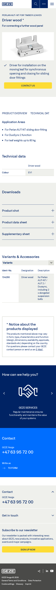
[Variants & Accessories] (28, 263)
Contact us (28, 85)
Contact (7, 491)
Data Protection (34, 580)
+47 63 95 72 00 (17, 451)
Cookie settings (8, 584)
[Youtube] (51, 571)
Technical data (40, 113)
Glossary (19, 584)
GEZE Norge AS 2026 (10, 577)
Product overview (14, 113)
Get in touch (10, 515)
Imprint (28, 584)
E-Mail (39, 349)
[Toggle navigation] (52, 4)
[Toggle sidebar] (44, 4)
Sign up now (28, 549)
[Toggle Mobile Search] (36, 4)
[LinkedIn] (47, 571)
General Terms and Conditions (14, 580)
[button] (3, 393)
